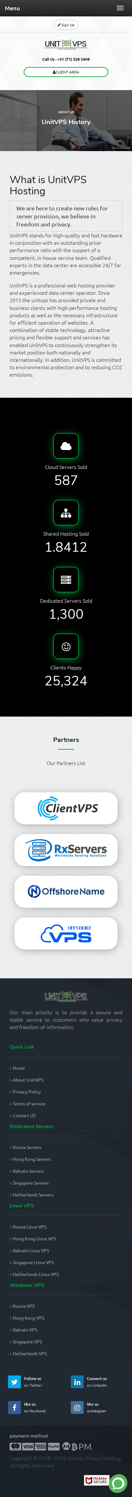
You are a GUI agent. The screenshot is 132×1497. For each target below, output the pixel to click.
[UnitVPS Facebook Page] (14, 1407)
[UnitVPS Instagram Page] (77, 1407)
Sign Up (68, 24)
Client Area (67, 71)
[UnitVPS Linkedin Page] (77, 1381)
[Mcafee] (103, 1481)
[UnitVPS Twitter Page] (14, 1381)
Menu (12, 8)
